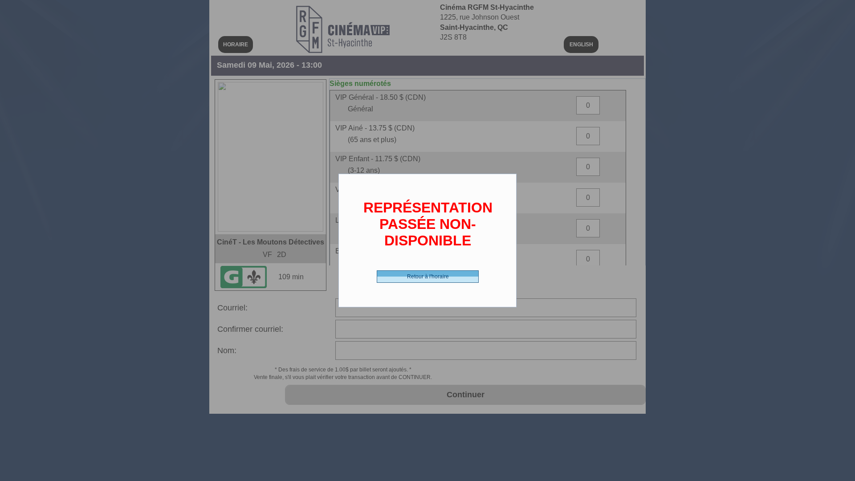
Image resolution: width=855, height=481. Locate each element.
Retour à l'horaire (428, 276)
